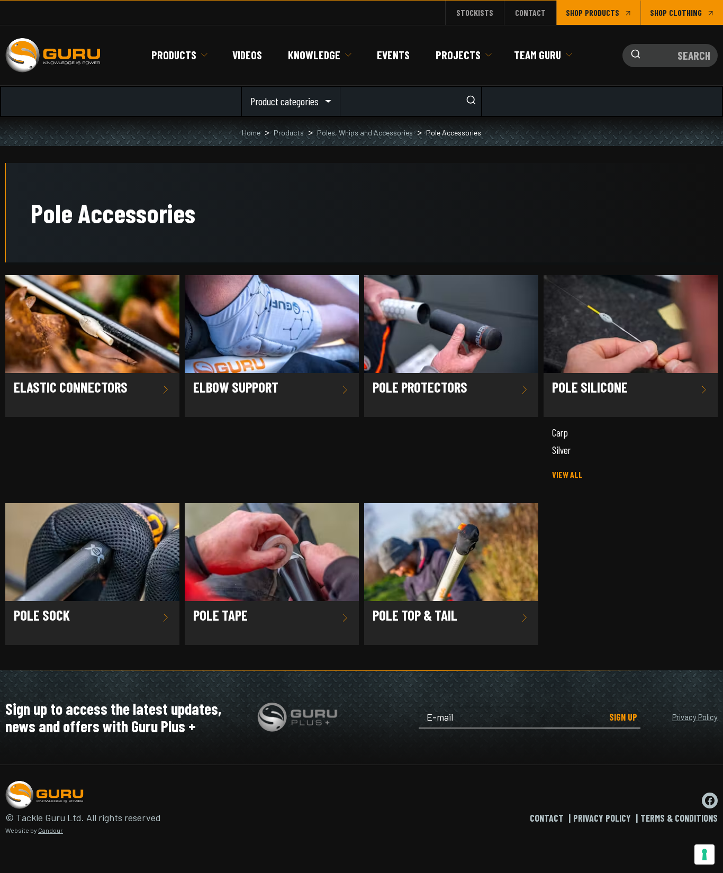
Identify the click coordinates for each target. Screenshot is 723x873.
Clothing (685, 12)
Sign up (623, 717)
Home (251, 132)
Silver (561, 450)
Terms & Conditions (679, 818)
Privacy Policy (695, 717)
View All (567, 474)
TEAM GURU (537, 54)
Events (393, 54)
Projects (458, 54)
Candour (50, 830)
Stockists (474, 12)
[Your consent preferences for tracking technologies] (704, 854)
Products (173, 54)
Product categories (284, 101)
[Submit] (633, 55)
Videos (247, 54)
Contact (530, 12)
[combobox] (670, 55)
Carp (560, 432)
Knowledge (314, 54)
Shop (574, 12)
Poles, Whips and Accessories (365, 132)
